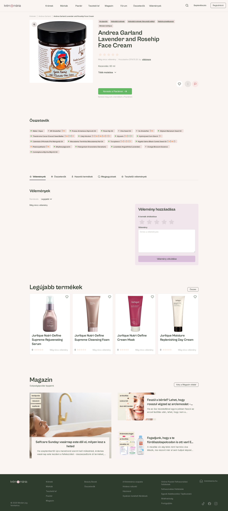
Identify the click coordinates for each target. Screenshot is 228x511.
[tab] (38, 176)
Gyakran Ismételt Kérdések (135, 496)
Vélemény (142, 227)
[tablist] (114, 176)
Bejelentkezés (200, 5)
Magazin (109, 5)
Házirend (127, 491)
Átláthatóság (167, 498)
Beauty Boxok (90, 482)
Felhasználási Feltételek (172, 489)
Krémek (49, 5)
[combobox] (47, 199)
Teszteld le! (93, 5)
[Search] (187, 6)
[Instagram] (215, 504)
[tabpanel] (114, 227)
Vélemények (155, 5)
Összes (193, 289)
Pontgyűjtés (166, 503)
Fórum (123, 5)
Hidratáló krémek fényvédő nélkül (141, 21)
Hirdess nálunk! (130, 486)
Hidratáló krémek (118, 21)
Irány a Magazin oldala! (186, 384)
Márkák (64, 5)
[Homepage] (12, 5)
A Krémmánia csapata (133, 482)
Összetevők (139, 5)
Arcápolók (103, 21)
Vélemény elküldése (167, 259)
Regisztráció (218, 5)
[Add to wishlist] (66, 296)
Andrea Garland (45, 16)
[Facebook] (209, 504)
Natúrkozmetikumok (166, 21)
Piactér (78, 5)
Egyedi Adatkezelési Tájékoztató (176, 494)
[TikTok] (203, 504)
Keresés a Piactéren (113, 91)
